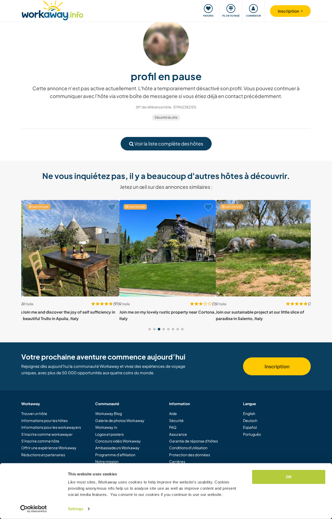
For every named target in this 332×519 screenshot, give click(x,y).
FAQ (172, 427)
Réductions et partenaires (43, 454)
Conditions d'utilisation (188, 447)
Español (250, 427)
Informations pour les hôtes (44, 420)
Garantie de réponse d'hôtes (193, 441)
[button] (149, 329)
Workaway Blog (108, 413)
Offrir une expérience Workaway (49, 447)
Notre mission (107, 461)
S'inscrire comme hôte (40, 441)
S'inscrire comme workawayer (47, 434)
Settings (75, 509)
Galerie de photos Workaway (119, 420)
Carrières (177, 461)
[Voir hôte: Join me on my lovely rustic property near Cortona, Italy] (166, 248)
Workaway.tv (106, 427)
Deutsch (250, 420)
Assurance (178, 434)
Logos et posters (109, 434)
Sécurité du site (166, 117)
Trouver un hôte (34, 413)
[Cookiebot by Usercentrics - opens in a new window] (33, 509)
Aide (173, 413)
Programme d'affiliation (115, 454)
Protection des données (189, 454)
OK (289, 477)
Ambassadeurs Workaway (117, 447)
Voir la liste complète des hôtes (168, 144)
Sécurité (176, 420)
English (249, 413)
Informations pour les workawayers (51, 427)
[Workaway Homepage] (52, 9)
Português (252, 434)
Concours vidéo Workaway (118, 441)
